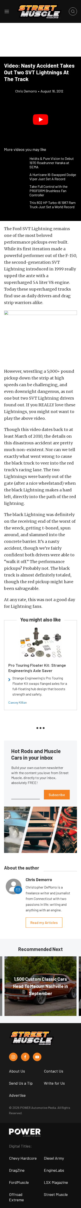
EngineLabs (54, 1170)
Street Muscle (56, 1194)
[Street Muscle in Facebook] (25, 1057)
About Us (17, 1071)
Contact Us (53, 1071)
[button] (40, 119)
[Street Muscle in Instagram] (13, 1057)
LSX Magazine (56, 1182)
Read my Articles (44, 922)
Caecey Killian (17, 702)
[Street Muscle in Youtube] (37, 1057)
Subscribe (57, 794)
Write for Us (54, 1083)
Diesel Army (54, 1158)
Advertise (17, 1095)
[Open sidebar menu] (6, 11)
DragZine (17, 1170)
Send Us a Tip (21, 1083)
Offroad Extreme (16, 1197)
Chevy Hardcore (23, 1158)
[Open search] (73, 11)
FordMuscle (19, 1182)
